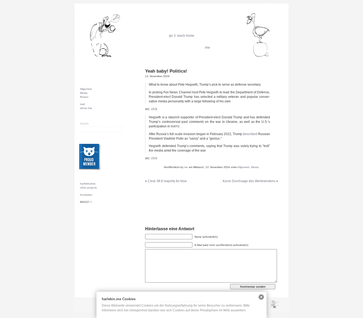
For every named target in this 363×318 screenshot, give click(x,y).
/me (207, 47)
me (186, 167)
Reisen (84, 96)
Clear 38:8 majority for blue (167, 181)
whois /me (86, 108)
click (154, 109)
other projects (88, 187)
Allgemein (244, 167)
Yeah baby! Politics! (166, 71)
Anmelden (86, 194)
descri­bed (250, 134)
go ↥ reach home (181, 35)
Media (255, 167)
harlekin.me (181, 29)
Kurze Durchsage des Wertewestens (249, 181)
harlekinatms (87, 183)
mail (82, 104)
